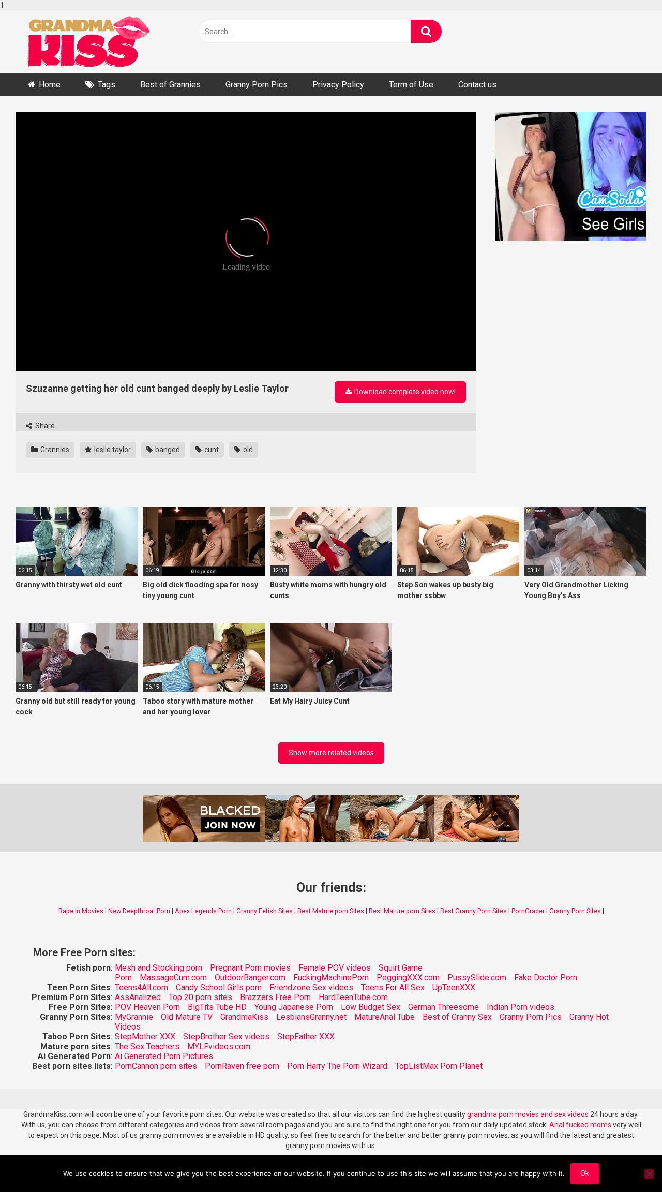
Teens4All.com (141, 987)
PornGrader (528, 911)
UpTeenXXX (453, 987)
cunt (211, 449)
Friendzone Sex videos (311, 987)
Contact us (477, 85)
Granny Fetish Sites (264, 911)
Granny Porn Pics (256, 85)
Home (50, 85)
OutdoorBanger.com (250, 977)
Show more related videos (331, 753)
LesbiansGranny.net (311, 1017)
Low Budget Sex (370, 1007)
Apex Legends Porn (203, 911)
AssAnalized (138, 997)
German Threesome (443, 1007)
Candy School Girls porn (219, 987)
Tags (106, 85)
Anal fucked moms (581, 1125)
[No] (649, 1174)
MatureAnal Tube (384, 1017)
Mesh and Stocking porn (158, 968)
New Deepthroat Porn (139, 911)
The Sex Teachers (147, 1046)
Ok (584, 1173)
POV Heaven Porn (147, 1007)
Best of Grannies (170, 85)
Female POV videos (334, 968)
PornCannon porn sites (156, 1066)
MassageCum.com (173, 977)
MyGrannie (134, 1017)
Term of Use (411, 85)
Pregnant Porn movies (250, 968)
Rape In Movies (80, 911)
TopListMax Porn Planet (439, 1066)
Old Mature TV (187, 1017)
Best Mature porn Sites (330, 911)
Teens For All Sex (393, 987)
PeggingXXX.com (408, 977)
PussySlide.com (476, 977)
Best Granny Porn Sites (473, 911)
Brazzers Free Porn (275, 997)
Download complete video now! (404, 392)
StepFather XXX (306, 1036)
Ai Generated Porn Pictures (164, 1056)
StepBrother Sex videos (226, 1036)
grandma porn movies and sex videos (528, 1114)
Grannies (54, 449)
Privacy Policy (338, 85)
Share (44, 426)
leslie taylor (112, 449)
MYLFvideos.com (218, 1046)
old (247, 449)
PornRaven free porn (242, 1066)
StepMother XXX (145, 1036)
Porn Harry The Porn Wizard (337, 1066)
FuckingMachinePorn (331, 977)
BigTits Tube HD (217, 1007)
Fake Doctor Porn (545, 977)
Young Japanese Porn (293, 1007)
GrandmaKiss (244, 1017)
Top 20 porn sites (200, 997)
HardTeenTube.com (353, 997)
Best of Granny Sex (457, 1017)
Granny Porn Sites (575, 911)
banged (167, 449)
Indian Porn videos (520, 1007)
